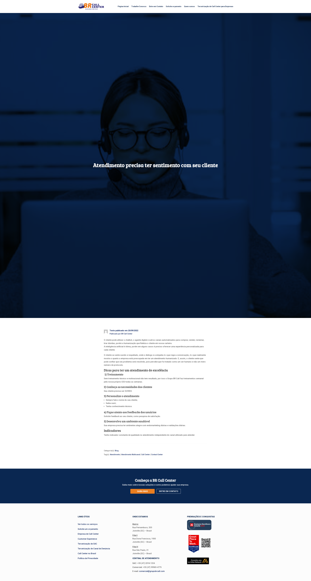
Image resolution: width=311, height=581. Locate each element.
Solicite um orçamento (88, 529)
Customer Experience (87, 539)
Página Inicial (123, 6)
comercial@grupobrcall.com (152, 571)
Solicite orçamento (173, 6)
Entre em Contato (156, 6)
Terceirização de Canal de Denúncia (94, 548)
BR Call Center (126, 334)
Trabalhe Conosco (138, 6)
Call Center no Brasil (87, 553)
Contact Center (157, 454)
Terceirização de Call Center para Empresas (215, 6)
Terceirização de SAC (87, 544)
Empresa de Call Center (88, 534)
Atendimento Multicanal (130, 454)
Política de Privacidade (88, 558)
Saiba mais (142, 491)
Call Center (145, 454)
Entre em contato (168, 491)
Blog (117, 451)
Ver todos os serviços (88, 524)
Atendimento (115, 454)
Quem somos (189, 6)
